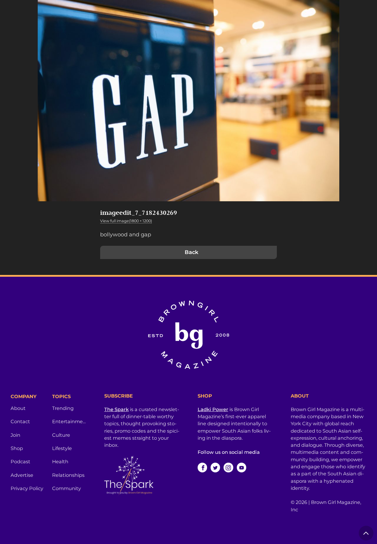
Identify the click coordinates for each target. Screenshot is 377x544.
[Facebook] (202, 467)
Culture (61, 435)
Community (66, 488)
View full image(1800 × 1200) (126, 221)
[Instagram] (228, 467)
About (18, 408)
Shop (17, 448)
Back (191, 252)
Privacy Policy (27, 488)
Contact (20, 421)
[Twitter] (215, 467)
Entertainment (69, 421)
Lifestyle (62, 448)
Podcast (20, 461)
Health (60, 461)
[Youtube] (241, 467)
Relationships (68, 475)
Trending (63, 408)
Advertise (22, 475)
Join (15, 435)
